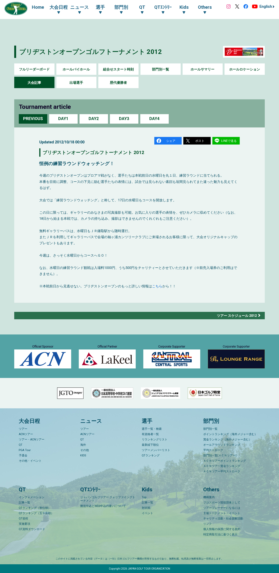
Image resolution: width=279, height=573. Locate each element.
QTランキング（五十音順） (36, 513)
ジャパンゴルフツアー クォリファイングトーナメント (107, 499)
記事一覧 (24, 502)
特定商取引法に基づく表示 (220, 534)
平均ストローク (213, 450)
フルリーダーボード (34, 69)
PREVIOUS (33, 118)
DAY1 (63, 118)
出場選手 (76, 83)
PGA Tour (25, 450)
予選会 (23, 455)
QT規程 (23, 518)
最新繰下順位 (150, 445)
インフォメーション (31, 497)
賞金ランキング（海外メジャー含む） (227, 439)
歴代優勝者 (118, 83)
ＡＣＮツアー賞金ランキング (221, 466)
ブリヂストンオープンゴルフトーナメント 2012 (90, 51)
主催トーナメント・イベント (221, 513)
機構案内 (209, 497)
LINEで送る (229, 141)
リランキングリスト (154, 439)
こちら (157, 286)
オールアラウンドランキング (221, 445)
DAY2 (94, 118)
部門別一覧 (160, 69)
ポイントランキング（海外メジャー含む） (230, 434)
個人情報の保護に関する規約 (221, 529)
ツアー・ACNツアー (31, 439)
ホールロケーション (244, 69)
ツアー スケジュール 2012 (237, 316)
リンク (207, 524)
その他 (84, 450)
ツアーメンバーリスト (156, 450)
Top (144, 497)
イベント (147, 513)
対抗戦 (146, 508)
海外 (83, 445)
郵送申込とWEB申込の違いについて (103, 506)
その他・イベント (30, 460)
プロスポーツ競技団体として (221, 502)
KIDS (83, 455)
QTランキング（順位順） (35, 508)
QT (20, 445)
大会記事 (34, 83)
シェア (170, 141)
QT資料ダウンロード (32, 529)
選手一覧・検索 (152, 429)
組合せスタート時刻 (118, 69)
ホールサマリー (202, 69)
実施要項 (24, 524)
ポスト (199, 141)
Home (38, 7)
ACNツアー (26, 434)
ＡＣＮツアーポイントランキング (224, 460)
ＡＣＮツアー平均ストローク (221, 471)
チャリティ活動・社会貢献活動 (223, 518)
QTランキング (151, 455)
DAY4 (154, 118)
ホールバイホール (76, 69)
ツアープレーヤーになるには (221, 508)
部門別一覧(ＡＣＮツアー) (219, 455)
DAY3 (124, 118)
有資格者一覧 (150, 434)
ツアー (23, 429)
